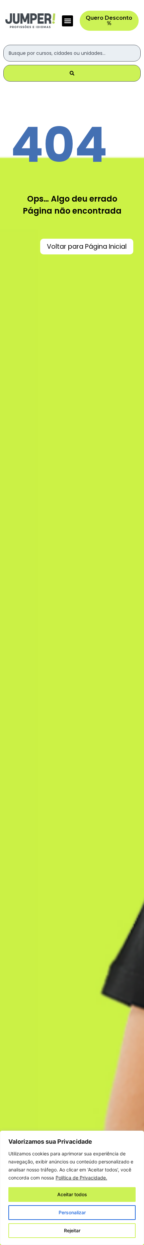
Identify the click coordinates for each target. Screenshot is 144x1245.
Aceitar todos (72, 1194)
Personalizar (72, 1212)
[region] (72, 1188)
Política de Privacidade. (81, 1177)
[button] (67, 20)
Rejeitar (72, 1230)
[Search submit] (72, 73)
